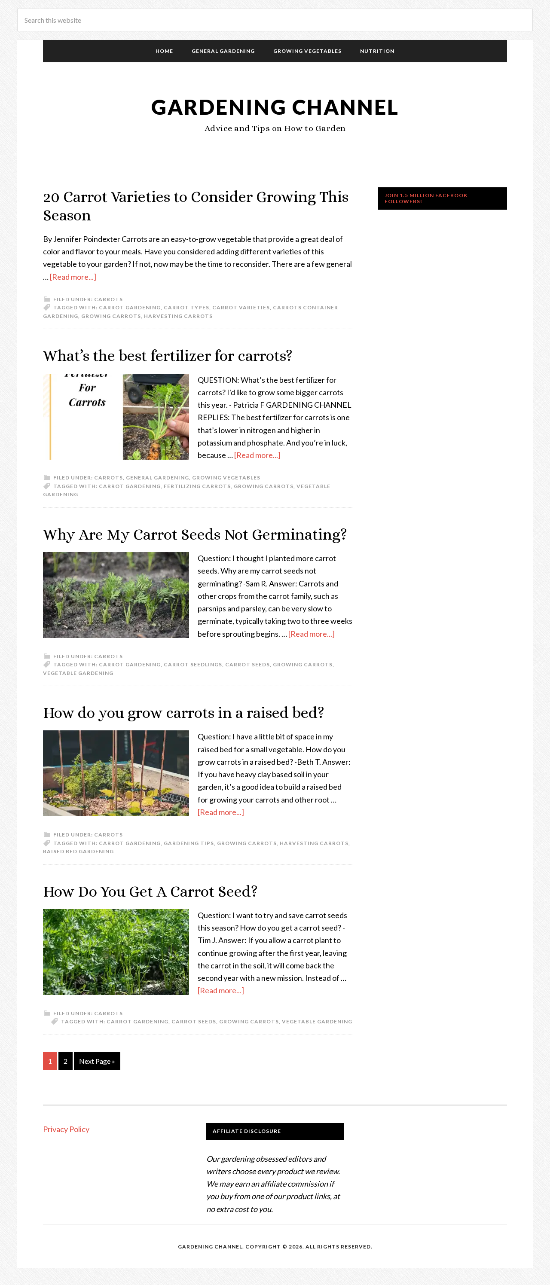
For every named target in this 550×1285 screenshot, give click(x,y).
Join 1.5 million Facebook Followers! (426, 198)
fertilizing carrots (197, 486)
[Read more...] (73, 276)
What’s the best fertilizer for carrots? (168, 355)
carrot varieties (241, 307)
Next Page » (97, 1061)
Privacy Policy (66, 1129)
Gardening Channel (275, 107)
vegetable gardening (78, 673)
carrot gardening (130, 307)
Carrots (108, 299)
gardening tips (189, 843)
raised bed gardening (78, 851)
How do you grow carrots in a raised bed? (183, 712)
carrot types (186, 307)
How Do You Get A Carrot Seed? (150, 891)
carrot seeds (247, 664)
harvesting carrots (178, 316)
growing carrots (111, 316)
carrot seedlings (193, 664)
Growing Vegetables (226, 477)
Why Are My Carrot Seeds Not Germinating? (195, 534)
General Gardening (157, 477)
